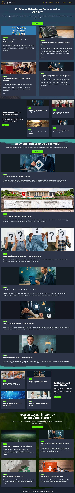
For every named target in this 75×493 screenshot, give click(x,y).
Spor (70, 2)
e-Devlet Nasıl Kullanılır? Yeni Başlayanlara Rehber (20, 290)
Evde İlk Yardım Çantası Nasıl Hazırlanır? (52, 476)
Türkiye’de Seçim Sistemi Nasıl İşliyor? (16, 176)
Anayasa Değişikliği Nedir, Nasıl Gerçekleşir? (56, 76)
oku (4, 52)
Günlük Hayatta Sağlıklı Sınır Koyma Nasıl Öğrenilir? (18, 446)
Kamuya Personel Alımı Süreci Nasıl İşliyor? (18, 357)
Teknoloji (51, 2)
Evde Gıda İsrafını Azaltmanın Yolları (13, 476)
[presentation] (18, 30)
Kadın (64, 2)
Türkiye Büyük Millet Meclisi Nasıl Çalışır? (17, 216)
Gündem (45, 2)
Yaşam (57, 2)
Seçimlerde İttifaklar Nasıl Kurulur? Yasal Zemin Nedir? (22, 256)
